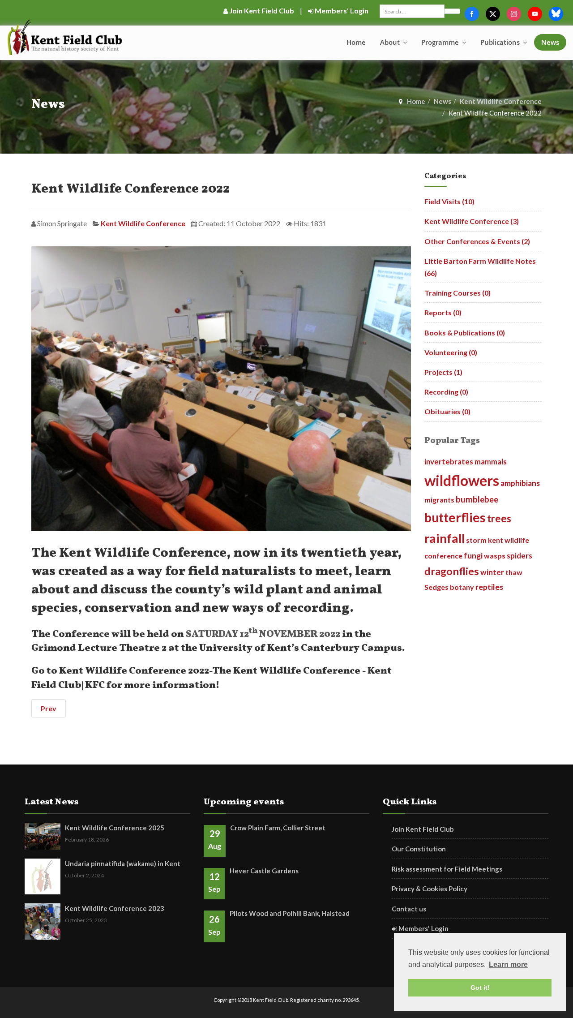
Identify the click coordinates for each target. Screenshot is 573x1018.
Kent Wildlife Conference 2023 (114, 908)
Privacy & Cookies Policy (429, 889)
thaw (513, 572)
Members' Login (340, 10)
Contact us (409, 909)
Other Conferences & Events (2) (477, 241)
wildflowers (461, 480)
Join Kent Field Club (261, 10)
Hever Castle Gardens (264, 871)
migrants (439, 499)
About (391, 42)
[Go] (452, 11)
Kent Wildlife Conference (501, 101)
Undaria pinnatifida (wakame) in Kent (122, 863)
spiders (519, 555)
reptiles (489, 587)
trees (499, 518)
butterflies (455, 517)
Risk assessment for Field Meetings (447, 869)
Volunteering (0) (450, 352)
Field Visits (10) (449, 201)
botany (462, 587)
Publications (501, 42)
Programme (441, 42)
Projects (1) (443, 372)
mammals (491, 461)
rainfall (444, 538)
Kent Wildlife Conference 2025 (114, 828)
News (550, 42)
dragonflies (451, 571)
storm (476, 540)
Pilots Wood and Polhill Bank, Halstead (290, 913)
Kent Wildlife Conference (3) (471, 221)
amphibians (520, 483)
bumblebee (477, 499)
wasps (494, 555)
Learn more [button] (508, 964)
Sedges (436, 587)
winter (492, 572)
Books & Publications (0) (464, 332)
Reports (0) (443, 312)
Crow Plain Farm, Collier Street (277, 828)
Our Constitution (419, 849)
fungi (473, 555)
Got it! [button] (480, 987)
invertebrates (448, 461)
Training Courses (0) (457, 292)
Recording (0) (446, 391)
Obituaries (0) (447, 411)
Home (356, 42)
